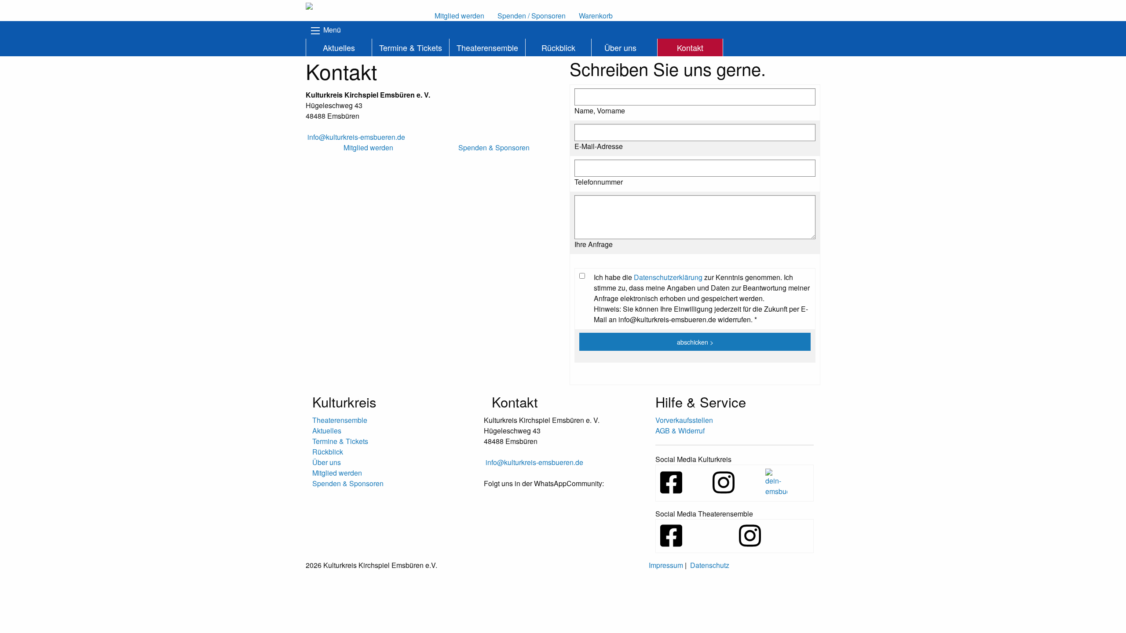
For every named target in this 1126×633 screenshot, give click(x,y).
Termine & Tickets (410, 47)
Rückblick (558, 47)
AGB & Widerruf (680, 431)
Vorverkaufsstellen (684, 420)
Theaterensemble (487, 47)
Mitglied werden (337, 473)
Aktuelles (339, 47)
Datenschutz (709, 565)
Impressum (666, 565)
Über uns (620, 47)
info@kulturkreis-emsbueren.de (356, 137)
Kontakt (690, 47)
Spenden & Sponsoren (348, 483)
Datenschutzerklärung (668, 277)
